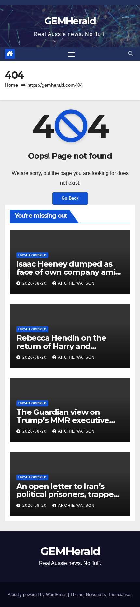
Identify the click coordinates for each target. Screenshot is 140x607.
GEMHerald (70, 21)
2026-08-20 (35, 283)
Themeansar (119, 594)
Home (11, 85)
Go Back (70, 198)
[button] (130, 53)
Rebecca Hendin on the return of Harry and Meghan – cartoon (61, 346)
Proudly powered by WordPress (37, 594)
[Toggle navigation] (71, 54)
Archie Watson (76, 283)
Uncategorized (32, 255)
